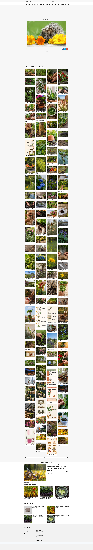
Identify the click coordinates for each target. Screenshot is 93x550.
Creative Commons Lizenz (39, 531)
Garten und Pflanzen (28, 482)
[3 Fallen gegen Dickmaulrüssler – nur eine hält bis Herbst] (62, 491)
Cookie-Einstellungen (39, 540)
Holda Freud (51, 471)
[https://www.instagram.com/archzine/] (62, 530)
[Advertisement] (46, 12)
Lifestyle (30, 0)
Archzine (27, 1)
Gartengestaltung (49, 0)
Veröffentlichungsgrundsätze (40, 535)
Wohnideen (59, 0)
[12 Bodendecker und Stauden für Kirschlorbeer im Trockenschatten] (46, 491)
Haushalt (39, 0)
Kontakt (37, 536)
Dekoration (43, 0)
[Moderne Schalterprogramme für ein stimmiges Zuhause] (28, 510)
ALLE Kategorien (38, 530)
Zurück (44, 19)
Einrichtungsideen (65, 0)
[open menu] (68, 1)
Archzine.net (28, 527)
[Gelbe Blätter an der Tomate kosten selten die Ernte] (31, 491)
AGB (36, 526)
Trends (56, 0)
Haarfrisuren (35, 0)
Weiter (48, 19)
